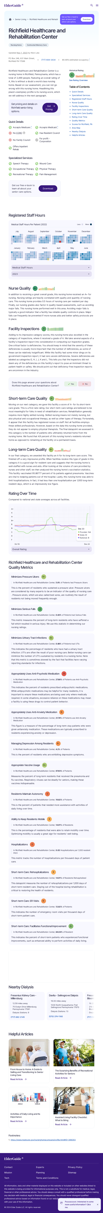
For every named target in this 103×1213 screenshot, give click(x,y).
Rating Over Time (79, 117)
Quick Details (77, 91)
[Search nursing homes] (91, 5)
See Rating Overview (78, 80)
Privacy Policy (75, 1167)
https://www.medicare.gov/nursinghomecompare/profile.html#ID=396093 (43, 1140)
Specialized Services (81, 95)
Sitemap (72, 1172)
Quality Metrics (78, 120)
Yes (72, 384)
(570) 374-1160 (56, 1016)
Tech (6, 1178)
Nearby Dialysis (79, 131)
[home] (13, 5)
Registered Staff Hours (82, 99)
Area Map (76, 128)
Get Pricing (49, 108)
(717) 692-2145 (18, 1017)
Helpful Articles (78, 135)
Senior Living (20, 19)
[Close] (98, 1204)
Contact (8, 1167)
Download (87, 19)
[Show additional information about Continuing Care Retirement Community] (24, 133)
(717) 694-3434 (48, 60)
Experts (40, 1167)
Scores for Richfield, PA (82, 124)
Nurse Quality (78, 102)
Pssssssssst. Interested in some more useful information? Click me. (79, 1204)
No (86, 384)
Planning (40, 1172)
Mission (8, 1172)
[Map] (51, 966)
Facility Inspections (80, 106)
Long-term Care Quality (82, 113)
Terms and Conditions (47, 1178)
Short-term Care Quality (82, 110)
